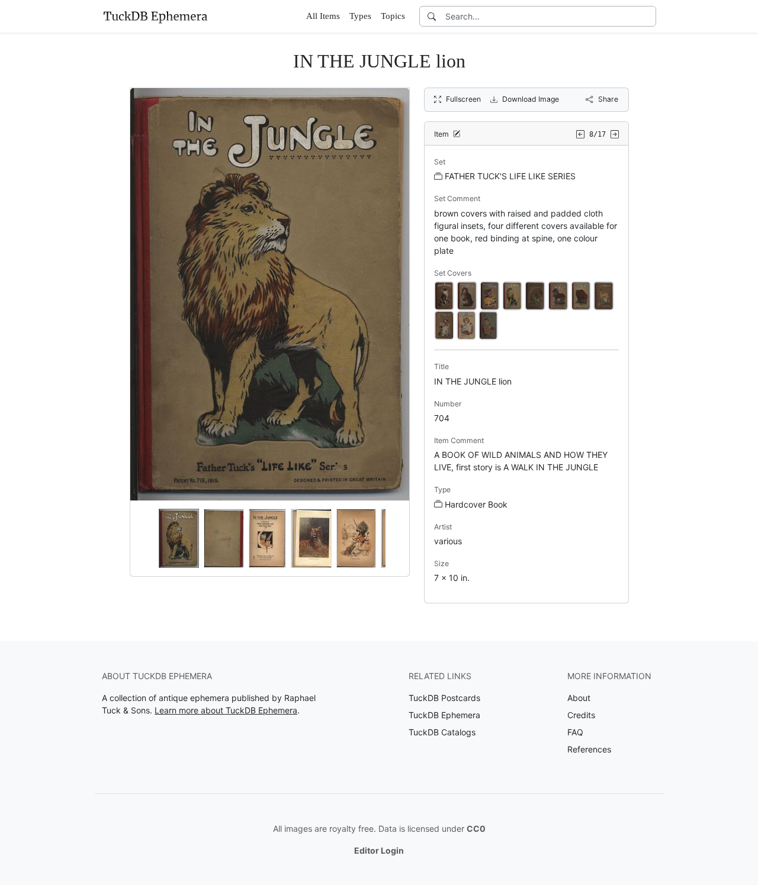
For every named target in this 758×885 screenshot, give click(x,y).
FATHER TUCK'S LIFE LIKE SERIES (510, 176)
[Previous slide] (147, 538)
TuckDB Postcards (444, 698)
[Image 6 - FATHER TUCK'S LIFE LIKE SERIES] (558, 295)
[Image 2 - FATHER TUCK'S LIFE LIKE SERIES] (467, 295)
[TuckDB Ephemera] (155, 16)
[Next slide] (392, 538)
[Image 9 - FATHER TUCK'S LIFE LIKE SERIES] (444, 324)
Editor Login (379, 850)
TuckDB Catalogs (442, 732)
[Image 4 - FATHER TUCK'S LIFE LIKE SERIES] (512, 295)
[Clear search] (648, 16)
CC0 (476, 828)
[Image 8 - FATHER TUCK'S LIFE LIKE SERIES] (603, 295)
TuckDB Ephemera (444, 715)
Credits (581, 715)
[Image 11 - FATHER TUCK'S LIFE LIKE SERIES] (488, 324)
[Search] (432, 16)
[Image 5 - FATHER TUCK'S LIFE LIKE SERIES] (535, 295)
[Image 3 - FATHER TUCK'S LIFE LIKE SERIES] (490, 295)
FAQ (575, 732)
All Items (323, 16)
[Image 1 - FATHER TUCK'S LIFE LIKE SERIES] (444, 295)
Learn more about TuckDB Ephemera (226, 710)
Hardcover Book (476, 504)
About (578, 698)
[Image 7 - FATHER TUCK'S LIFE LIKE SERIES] (581, 295)
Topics (393, 16)
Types (360, 16)
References (589, 749)
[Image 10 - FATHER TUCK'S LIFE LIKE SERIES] (466, 324)
